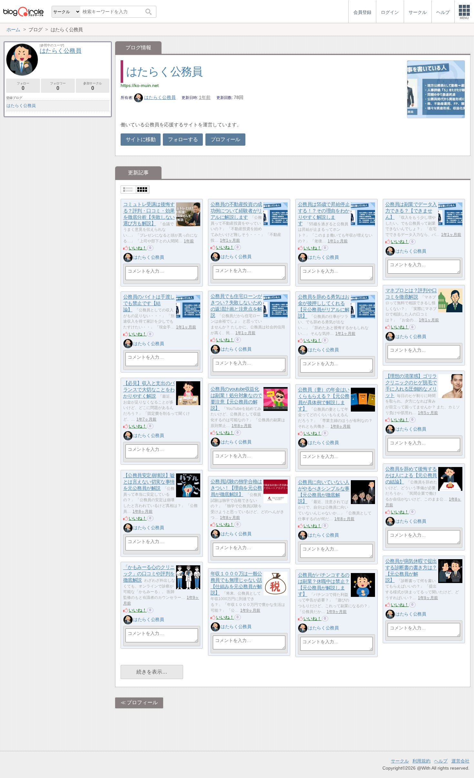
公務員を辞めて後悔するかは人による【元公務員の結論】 (411, 475)
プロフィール (225, 139)
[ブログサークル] (23, 11)
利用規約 (421, 760)
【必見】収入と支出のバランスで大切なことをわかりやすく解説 (149, 390)
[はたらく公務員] (128, 257)
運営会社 (460, 760)
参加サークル (92, 86)
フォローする (183, 139)
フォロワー (57, 86)
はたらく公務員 (164, 71)
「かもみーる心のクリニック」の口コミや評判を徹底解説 (149, 574)
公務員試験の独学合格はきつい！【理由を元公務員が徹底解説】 (236, 488)
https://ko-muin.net (140, 85)
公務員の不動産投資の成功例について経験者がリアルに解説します (236, 211)
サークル (400, 760)
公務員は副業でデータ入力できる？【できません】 (411, 211)
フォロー (23, 86)
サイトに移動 (140, 139)
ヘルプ (441, 760)
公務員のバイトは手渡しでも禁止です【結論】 (149, 303)
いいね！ (138, 247)
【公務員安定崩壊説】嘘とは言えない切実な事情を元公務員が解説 (149, 482)
